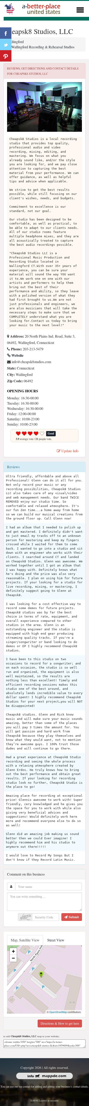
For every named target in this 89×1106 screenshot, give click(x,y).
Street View (55, 940)
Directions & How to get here (60, 1023)
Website (17, 355)
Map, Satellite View (25, 940)
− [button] (13, 958)
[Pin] (5, 56)
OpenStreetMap (58, 1012)
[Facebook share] (5, 33)
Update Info (69, 450)
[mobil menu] (80, 9)
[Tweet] (5, 44)
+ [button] (13, 951)
